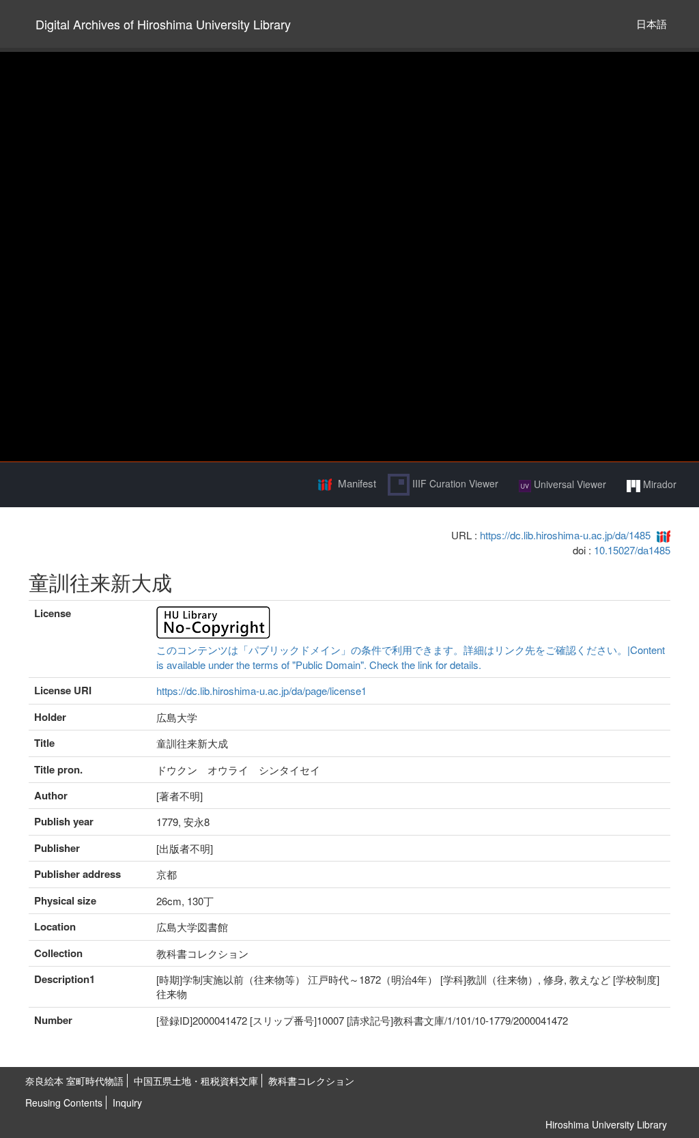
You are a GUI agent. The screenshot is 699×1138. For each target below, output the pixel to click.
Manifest (357, 483)
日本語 (651, 23)
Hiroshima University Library (606, 1124)
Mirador (658, 484)
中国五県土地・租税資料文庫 (196, 1080)
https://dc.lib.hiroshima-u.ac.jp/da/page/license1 (261, 690)
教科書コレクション (311, 1080)
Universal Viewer (568, 484)
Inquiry (127, 1102)
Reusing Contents (63, 1102)
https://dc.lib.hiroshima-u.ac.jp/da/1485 (565, 535)
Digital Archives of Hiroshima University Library (163, 24)
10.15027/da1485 (632, 550)
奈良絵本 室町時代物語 (74, 1080)
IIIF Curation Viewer (454, 483)
